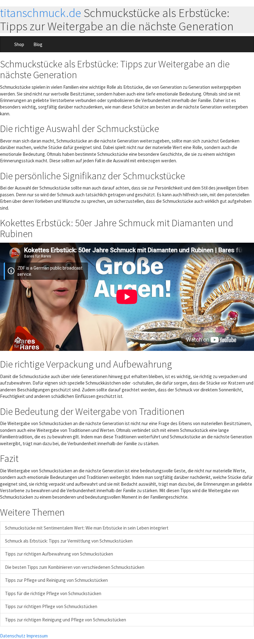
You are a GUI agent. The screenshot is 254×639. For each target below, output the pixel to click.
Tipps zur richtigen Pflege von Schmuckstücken (51, 606)
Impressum (37, 636)
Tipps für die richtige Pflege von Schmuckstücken (53, 593)
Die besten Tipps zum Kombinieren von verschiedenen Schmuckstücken (74, 567)
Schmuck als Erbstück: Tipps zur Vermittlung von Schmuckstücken (69, 541)
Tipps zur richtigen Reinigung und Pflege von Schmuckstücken (65, 620)
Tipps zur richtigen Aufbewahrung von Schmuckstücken (59, 554)
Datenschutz (12, 636)
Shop (19, 44)
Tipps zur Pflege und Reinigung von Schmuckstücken (56, 580)
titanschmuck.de (40, 12)
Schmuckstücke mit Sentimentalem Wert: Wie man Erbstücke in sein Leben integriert (87, 528)
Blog (37, 44)
